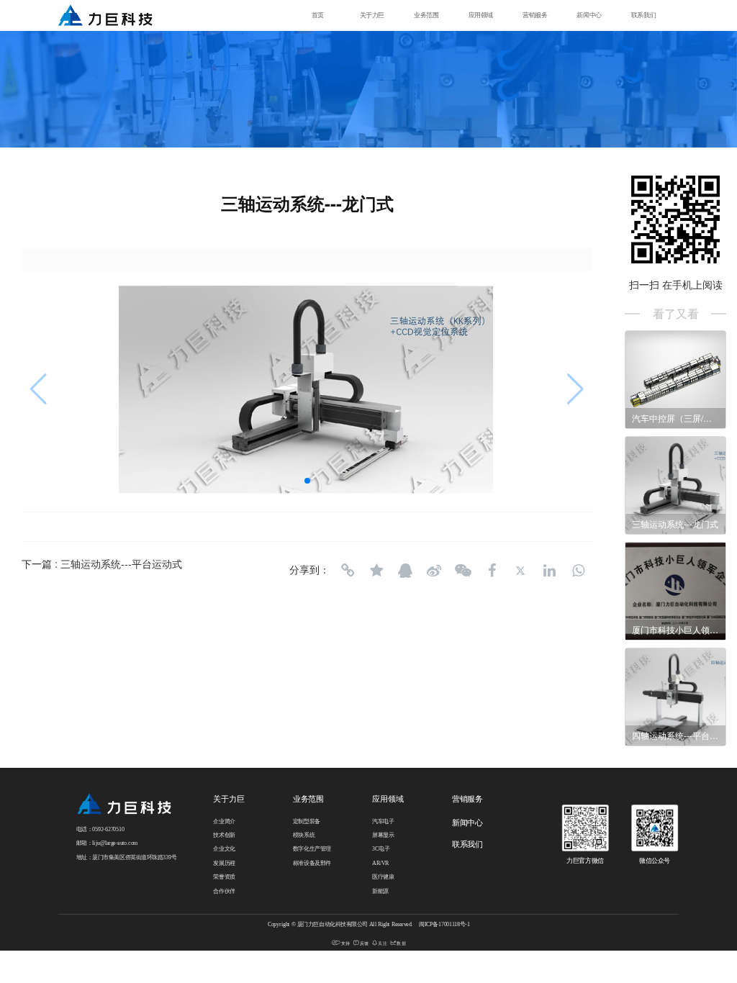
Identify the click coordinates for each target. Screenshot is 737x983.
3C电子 (380, 849)
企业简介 (224, 821)
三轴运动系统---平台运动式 (121, 563)
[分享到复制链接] (347, 570)
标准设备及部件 (312, 863)
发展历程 (224, 863)
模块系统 (304, 835)
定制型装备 (306, 821)
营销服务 (535, 15)
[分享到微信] (462, 570)
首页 (318, 15)
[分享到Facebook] (491, 570)
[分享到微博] (434, 570)
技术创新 (224, 835)
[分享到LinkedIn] (549, 570)
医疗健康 (383, 877)
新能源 (380, 891)
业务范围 (426, 15)
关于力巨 (372, 15)
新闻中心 (589, 15)
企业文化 (224, 849)
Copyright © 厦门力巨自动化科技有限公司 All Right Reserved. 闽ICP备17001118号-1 (369, 925)
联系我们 (643, 15)
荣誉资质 (224, 877)
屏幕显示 (383, 835)
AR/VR (380, 863)
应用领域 (481, 15)
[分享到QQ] (405, 570)
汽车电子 (383, 821)
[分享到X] (520, 570)
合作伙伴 (224, 891)
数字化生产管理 (312, 849)
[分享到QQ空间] (376, 570)
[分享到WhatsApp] (577, 570)
